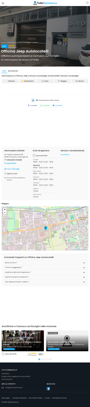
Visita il (12, 169)
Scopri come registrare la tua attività (16, 376)
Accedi (87, 3)
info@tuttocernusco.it (13, 387)
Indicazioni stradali (14, 160)
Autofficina (65, 154)
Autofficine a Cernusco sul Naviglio (19, 43)
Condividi (33, 105)
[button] (39, 359)
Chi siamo (5, 374)
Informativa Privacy (35, 398)
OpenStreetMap (77, 249)
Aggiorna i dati (12, 173)
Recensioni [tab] (13, 71)
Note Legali (6, 398)
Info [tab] (4, 71)
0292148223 (11, 163)
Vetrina (35, 43)
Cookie (47, 398)
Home (3, 43)
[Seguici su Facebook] (48, 388)
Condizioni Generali (19, 398)
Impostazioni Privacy (59, 398)
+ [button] (4, 209)
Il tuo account (7, 379)
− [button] (4, 212)
